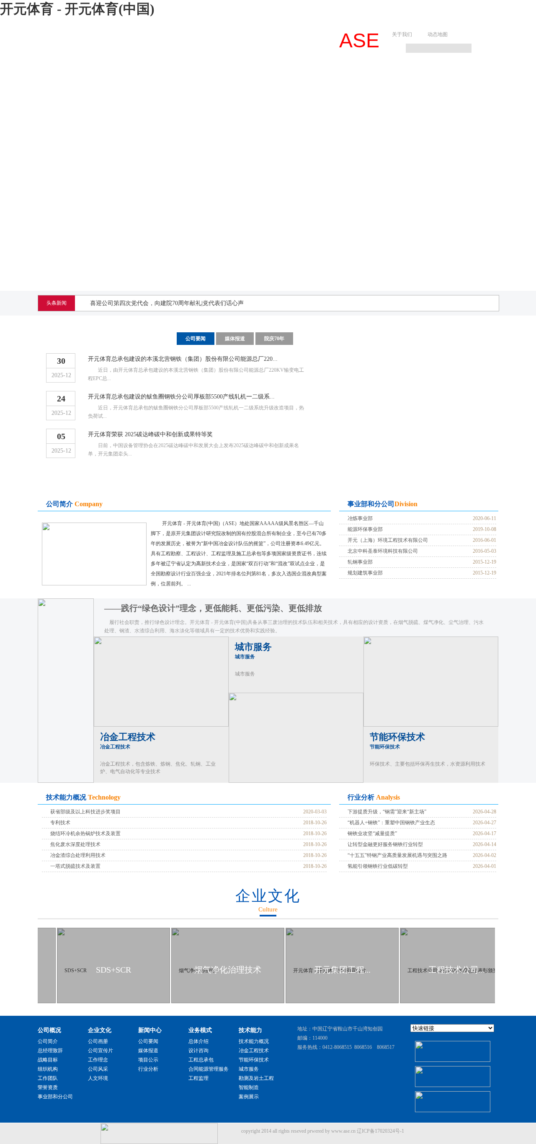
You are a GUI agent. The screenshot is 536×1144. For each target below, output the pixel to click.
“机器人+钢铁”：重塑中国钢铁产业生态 (391, 823)
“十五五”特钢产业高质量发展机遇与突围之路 (397, 855)
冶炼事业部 (360, 518)
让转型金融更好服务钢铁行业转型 (385, 844)
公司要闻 (196, 339)
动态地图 (438, 34)
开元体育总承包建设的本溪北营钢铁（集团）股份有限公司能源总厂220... (183, 359)
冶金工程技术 (127, 741)
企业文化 (165, 73)
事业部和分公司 (55, 1097)
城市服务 (253, 651)
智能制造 (249, 1087)
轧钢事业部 (360, 562)
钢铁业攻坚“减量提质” (372, 833)
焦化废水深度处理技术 (75, 844)
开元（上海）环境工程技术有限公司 (388, 540)
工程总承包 (201, 1060)
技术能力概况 (254, 1041)
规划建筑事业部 (365, 573)
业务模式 (267, 73)
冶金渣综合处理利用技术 (78, 855)
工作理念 (98, 1060)
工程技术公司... (456, 969)
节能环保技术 (397, 741)
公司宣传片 (100, 1050)
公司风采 (98, 1069)
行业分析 (148, 1069)
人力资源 (369, 73)
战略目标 (48, 1060)
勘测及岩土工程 (256, 1078)
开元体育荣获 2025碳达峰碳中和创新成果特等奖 (150, 434)
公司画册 (98, 1041)
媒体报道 (235, 339)
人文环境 (98, 1078)
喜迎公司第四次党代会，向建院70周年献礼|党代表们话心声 (167, 303)
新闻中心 (216, 73)
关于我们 (402, 34)
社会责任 (471, 73)
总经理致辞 (50, 1050)
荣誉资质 (48, 1087)
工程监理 (198, 1078)
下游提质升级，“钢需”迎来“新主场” (387, 812)
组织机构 (48, 1069)
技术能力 (318, 73)
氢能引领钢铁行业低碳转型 (378, 866)
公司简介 (48, 1041)
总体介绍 (198, 1041)
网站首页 (63, 73)
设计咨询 (198, 1050)
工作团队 (48, 1078)
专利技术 (60, 823)
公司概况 (114, 73)
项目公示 (148, 1060)
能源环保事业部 (365, 529)
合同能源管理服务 (208, 1069)
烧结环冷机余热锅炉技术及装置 (85, 833)
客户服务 (420, 73)
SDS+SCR (113, 969)
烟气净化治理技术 (227, 969)
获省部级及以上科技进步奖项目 (85, 812)
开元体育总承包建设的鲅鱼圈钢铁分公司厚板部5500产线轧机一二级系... (181, 396)
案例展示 (249, 1097)
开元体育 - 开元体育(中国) (77, 8)
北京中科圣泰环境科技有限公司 (383, 551)
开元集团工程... (342, 969)
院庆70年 (274, 339)
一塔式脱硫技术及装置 (75, 866)
